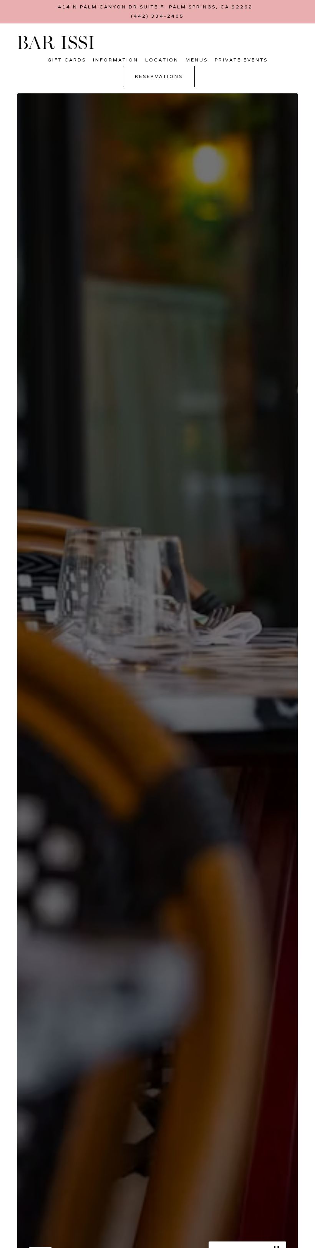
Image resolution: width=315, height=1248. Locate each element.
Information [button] (115, 60)
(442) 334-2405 (157, 16)
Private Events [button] (241, 60)
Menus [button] (197, 60)
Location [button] (162, 60)
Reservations (159, 76)
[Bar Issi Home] (55, 41)
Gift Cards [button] (67, 60)
